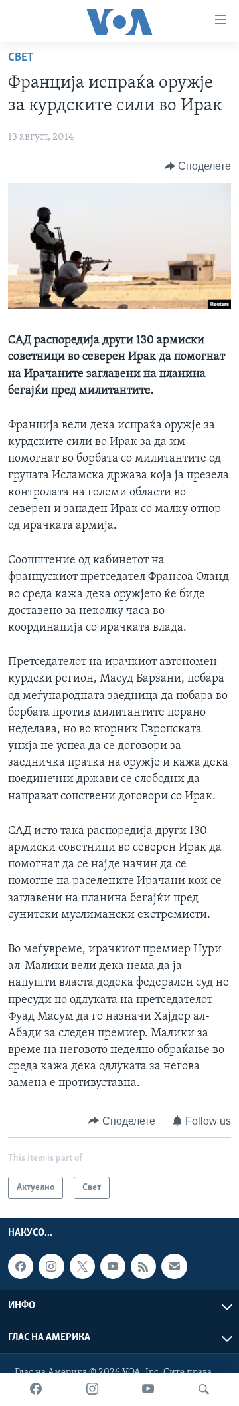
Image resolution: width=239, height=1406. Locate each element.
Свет (21, 58)
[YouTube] (148, 1389)
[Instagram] (92, 1389)
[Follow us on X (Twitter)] (82, 1266)
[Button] (198, 166)
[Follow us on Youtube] (112, 1266)
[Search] (204, 1389)
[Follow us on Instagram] (51, 1266)
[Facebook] (35, 1389)
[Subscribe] (174, 1266)
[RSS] (143, 1266)
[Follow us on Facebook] (20, 1266)
